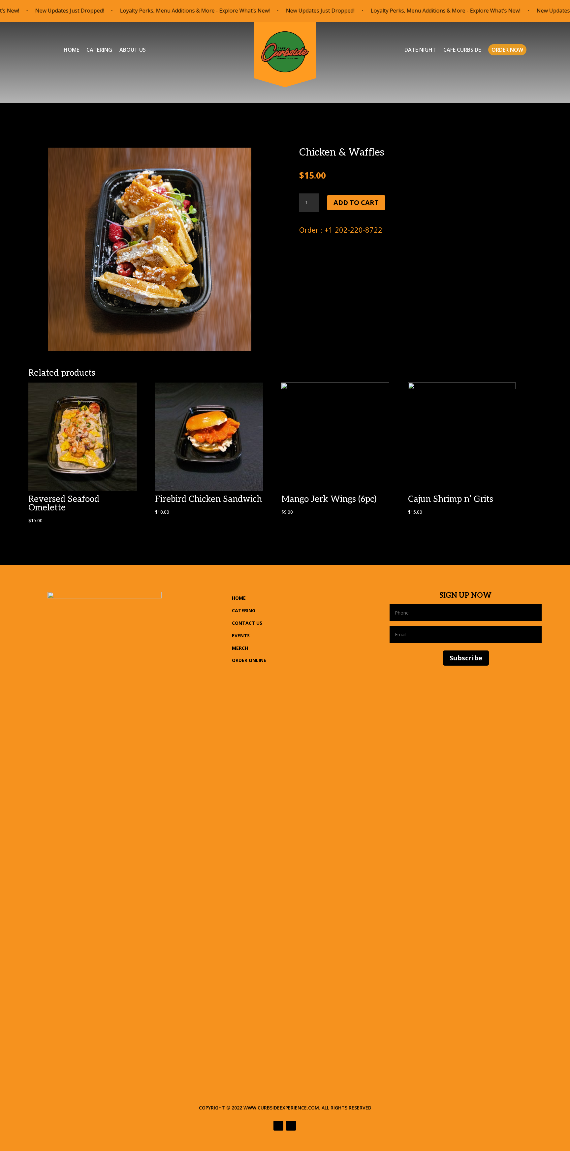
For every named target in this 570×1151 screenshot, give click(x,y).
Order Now (507, 49)
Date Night (420, 50)
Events (241, 635)
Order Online (249, 660)
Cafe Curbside (462, 50)
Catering (99, 50)
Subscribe (466, 657)
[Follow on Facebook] (278, 1126)
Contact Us (247, 623)
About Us (132, 50)
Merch (240, 648)
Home (71, 50)
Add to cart (356, 202)
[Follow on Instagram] (291, 1126)
